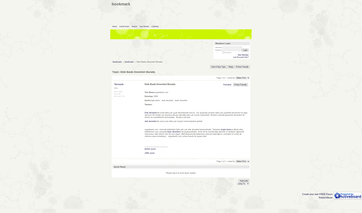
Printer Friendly (242, 67)
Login (245, 50)
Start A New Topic (218, 67)
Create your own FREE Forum (317, 194)
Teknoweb (118, 84)
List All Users (124, 26)
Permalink (227, 85)
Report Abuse (326, 197)
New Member (243, 55)
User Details (144, 26)
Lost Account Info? (241, 57)
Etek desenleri (150, 113)
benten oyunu (150, 149)
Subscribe (244, 181)
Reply (231, 67)
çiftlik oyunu (150, 153)
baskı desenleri (173, 132)
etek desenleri (150, 121)
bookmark (117, 62)
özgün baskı (226, 129)
